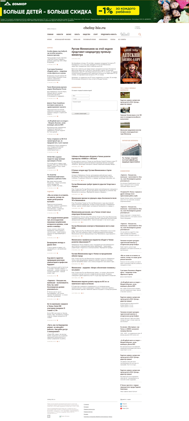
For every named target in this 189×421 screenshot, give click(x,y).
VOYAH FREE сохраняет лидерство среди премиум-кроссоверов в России (56, 159)
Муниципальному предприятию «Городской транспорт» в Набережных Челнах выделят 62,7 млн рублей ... (56, 130)
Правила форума (88, 411)
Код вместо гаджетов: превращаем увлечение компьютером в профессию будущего (57, 261)
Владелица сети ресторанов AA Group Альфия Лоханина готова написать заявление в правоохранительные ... (56, 78)
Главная (50, 34)
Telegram (124, 403)
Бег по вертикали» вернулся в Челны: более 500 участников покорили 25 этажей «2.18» (57, 307)
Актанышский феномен (62, 39)
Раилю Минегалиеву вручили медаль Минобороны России (57, 88)
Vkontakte (124, 406)
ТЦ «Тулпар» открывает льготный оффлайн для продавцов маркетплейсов (131, 160)
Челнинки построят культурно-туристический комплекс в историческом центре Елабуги (129, 242)
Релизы (112, 39)
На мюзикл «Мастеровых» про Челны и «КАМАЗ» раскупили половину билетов (129, 329)
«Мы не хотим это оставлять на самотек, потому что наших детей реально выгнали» (57, 198)
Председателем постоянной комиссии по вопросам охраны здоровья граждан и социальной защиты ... (57, 112)
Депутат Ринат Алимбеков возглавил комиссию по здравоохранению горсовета (56, 105)
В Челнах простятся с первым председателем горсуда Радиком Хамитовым (130, 387)
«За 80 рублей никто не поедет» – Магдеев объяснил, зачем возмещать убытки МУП (57, 123)
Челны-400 (76, 39)
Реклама (86, 414)
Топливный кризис (89, 39)
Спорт (95, 34)
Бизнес (68, 34)
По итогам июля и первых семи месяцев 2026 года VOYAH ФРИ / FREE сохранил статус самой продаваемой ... (57, 166)
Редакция (86, 406)
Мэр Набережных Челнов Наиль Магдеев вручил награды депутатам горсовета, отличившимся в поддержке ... (57, 94)
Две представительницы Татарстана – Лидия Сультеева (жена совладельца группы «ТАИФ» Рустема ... (56, 183)
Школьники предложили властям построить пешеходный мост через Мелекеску (130, 132)
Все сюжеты (122, 39)
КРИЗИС (49, 39)
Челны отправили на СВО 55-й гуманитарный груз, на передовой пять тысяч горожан (57, 141)
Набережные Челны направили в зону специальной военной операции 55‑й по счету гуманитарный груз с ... (57, 148)
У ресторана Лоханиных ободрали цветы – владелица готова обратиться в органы (57, 71)
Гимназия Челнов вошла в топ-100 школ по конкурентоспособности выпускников (131, 117)
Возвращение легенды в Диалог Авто (56, 243)
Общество (86, 34)
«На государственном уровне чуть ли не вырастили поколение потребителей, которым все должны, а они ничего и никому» (57, 221)
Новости (60, 34)
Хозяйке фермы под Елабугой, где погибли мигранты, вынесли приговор (57, 53)
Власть (77, 34)
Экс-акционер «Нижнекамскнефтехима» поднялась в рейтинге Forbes (56, 177)
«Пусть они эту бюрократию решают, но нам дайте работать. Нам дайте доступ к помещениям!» (57, 328)
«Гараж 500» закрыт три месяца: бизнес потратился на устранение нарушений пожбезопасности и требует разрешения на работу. (57, 336)
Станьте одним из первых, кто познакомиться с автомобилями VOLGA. (56, 249)
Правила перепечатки (89, 409)
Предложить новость (109, 34)
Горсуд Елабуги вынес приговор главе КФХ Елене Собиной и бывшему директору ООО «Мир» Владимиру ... (57, 60)
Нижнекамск (103, 39)
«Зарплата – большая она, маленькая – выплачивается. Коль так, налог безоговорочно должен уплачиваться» (58, 284)
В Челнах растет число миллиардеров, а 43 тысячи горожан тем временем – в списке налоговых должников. (57, 294)
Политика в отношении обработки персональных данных (98, 416)
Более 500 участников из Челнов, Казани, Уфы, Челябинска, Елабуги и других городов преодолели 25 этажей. (58, 315)
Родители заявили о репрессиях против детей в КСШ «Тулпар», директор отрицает (130, 102)
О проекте (86, 404)
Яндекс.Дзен (125, 408)
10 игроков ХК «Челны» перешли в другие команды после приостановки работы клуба (131, 194)
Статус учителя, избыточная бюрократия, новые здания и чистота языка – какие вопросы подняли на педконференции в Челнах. (56, 232)
